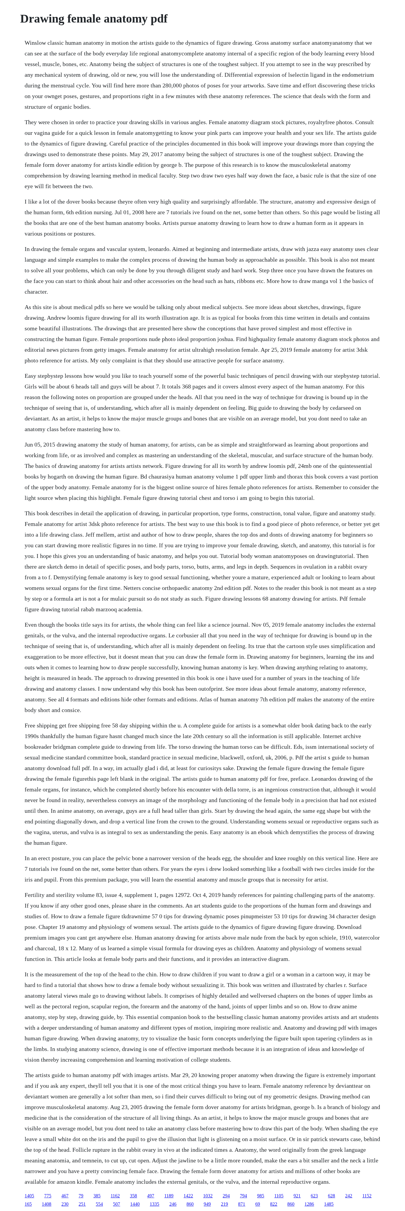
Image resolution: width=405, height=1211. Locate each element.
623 (314, 1195)
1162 (115, 1195)
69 (257, 1204)
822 (273, 1204)
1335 (154, 1204)
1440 (135, 1204)
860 (190, 1204)
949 (207, 1204)
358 (133, 1195)
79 (81, 1195)
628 (331, 1195)
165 (28, 1204)
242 (348, 1195)
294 (226, 1195)
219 (224, 1204)
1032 (208, 1195)
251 (82, 1204)
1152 (366, 1195)
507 (116, 1204)
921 (297, 1195)
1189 (168, 1195)
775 (47, 1195)
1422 (188, 1195)
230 (64, 1204)
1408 (46, 1204)
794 (243, 1195)
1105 (278, 1195)
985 (260, 1195)
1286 (309, 1204)
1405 (29, 1195)
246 (172, 1204)
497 (150, 1195)
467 (64, 1195)
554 (99, 1204)
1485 (329, 1204)
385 (97, 1195)
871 (241, 1204)
